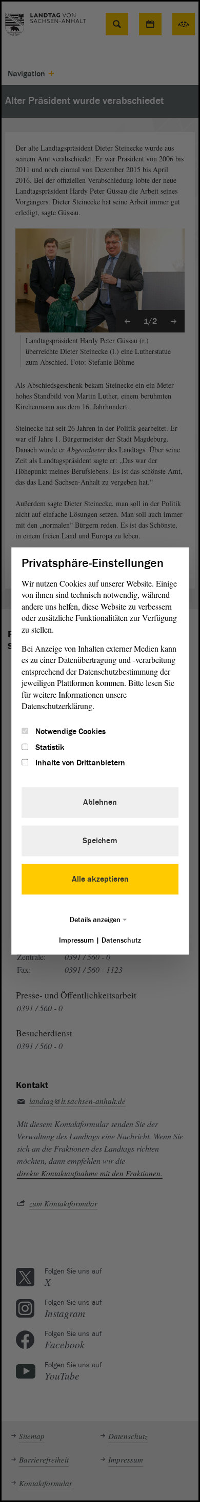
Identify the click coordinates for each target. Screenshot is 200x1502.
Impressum (76, 941)
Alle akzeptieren (100, 879)
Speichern (100, 841)
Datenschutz (121, 941)
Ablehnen (100, 803)
